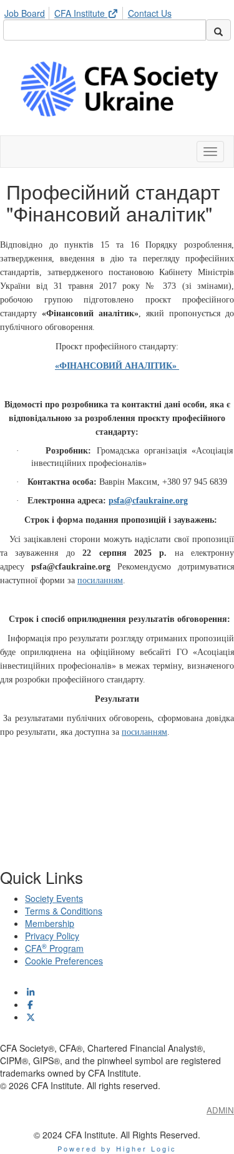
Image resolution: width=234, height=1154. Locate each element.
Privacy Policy (52, 935)
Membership (49, 923)
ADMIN (220, 1110)
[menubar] (91, 11)
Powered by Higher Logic (117, 1148)
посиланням (144, 732)
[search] (218, 30)
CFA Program (54, 948)
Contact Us (150, 13)
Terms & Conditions (63, 910)
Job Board (24, 13)
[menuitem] (28, 11)
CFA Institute (80, 13)
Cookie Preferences (64, 960)
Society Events (54, 898)
